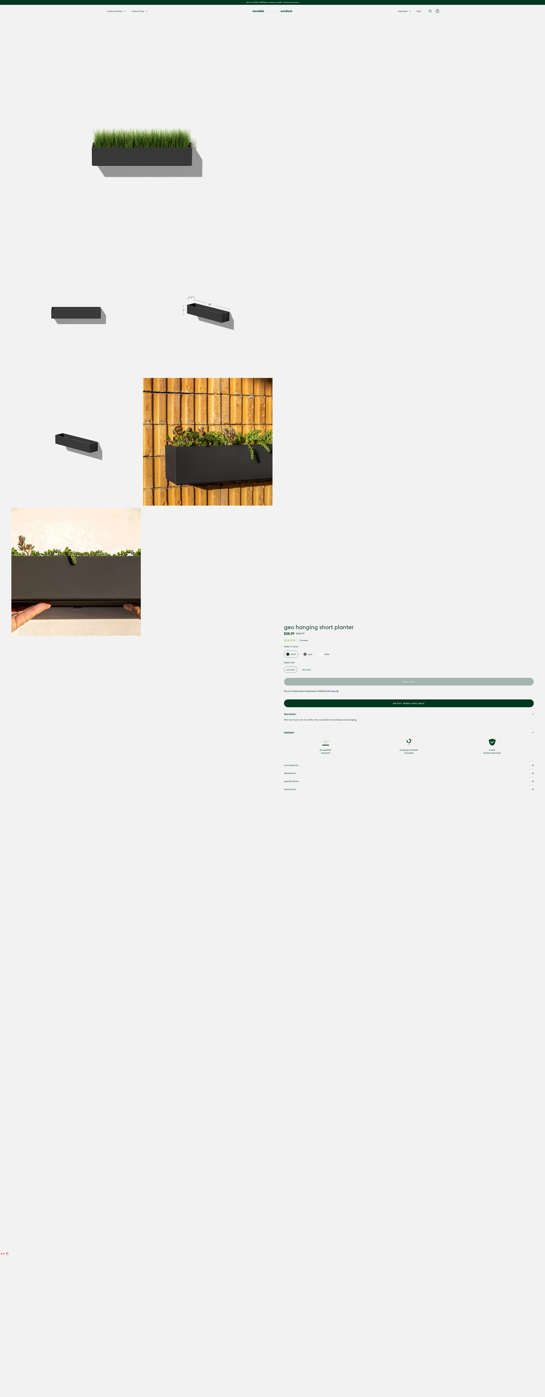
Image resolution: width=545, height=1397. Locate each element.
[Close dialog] (324, 669)
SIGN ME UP (300, 728)
